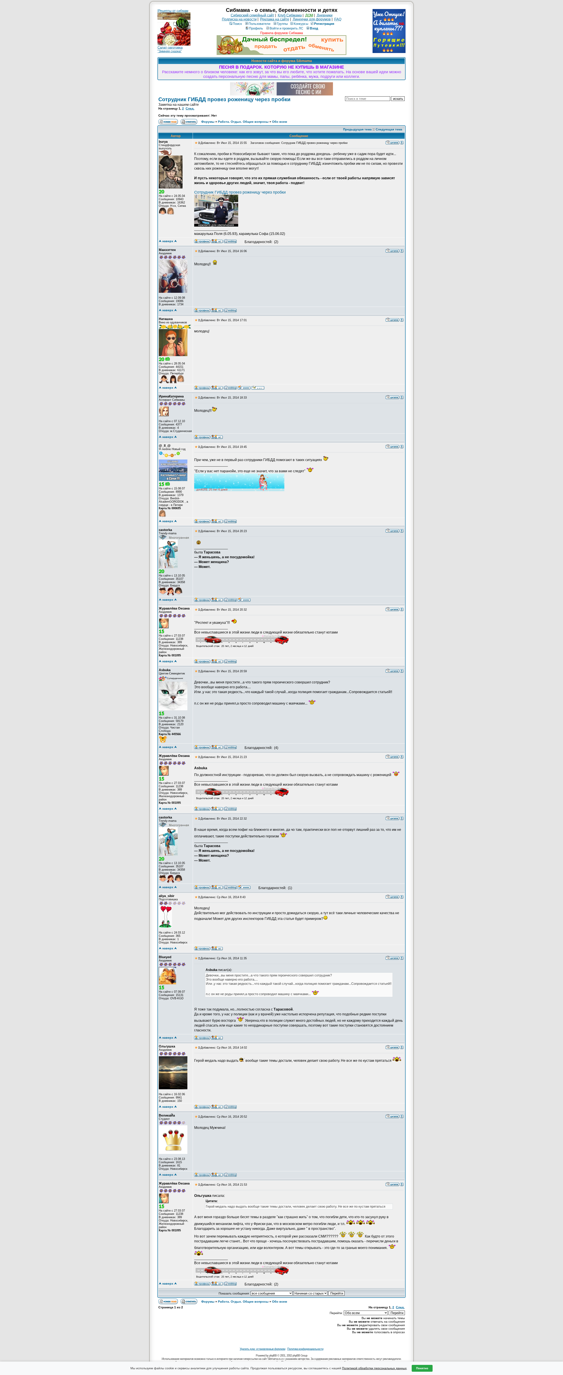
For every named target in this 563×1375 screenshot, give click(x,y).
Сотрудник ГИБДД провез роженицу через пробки (224, 99)
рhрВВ (273, 1355)
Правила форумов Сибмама (281, 33)
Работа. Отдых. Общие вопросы (243, 121)
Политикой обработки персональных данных (374, 1368)
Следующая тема (389, 129)
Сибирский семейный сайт (252, 15)
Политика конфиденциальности (305, 1349)
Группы (282, 24)
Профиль (256, 28)
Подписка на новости (239, 19)
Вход (314, 28)
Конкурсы (301, 24)
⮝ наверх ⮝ (168, 241)
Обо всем (279, 121)
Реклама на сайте (274, 19)
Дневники (325, 15)
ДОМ (309, 15)
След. (190, 108)
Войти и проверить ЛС (286, 28)
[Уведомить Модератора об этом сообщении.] (402, 142)
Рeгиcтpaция (324, 24)
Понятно (422, 1368)
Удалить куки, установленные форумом (262, 1349)
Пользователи (259, 24)
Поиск (237, 24)
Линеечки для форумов (312, 19)
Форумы (207, 121)
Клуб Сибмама (290, 15)
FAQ (337, 19)
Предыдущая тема (357, 129)
